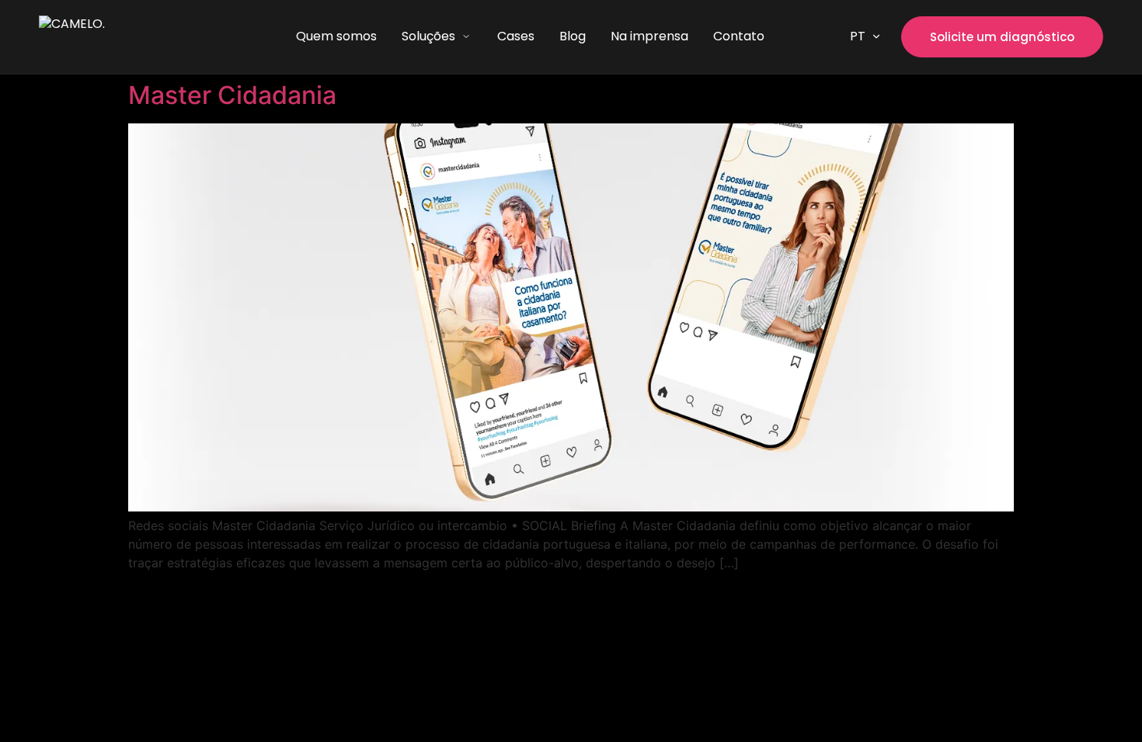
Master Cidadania (232, 95)
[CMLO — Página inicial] (125, 37)
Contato (738, 36)
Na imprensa (649, 36)
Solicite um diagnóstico (1002, 37)
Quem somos (336, 36)
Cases (515, 36)
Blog (572, 36)
